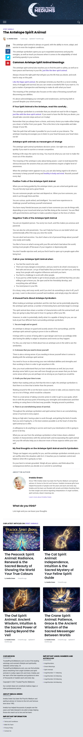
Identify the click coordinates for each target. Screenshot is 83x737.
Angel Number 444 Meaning (53, 682)
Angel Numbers (49, 663)
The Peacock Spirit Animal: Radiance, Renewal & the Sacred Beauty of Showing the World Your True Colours (20, 564)
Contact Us (7, 731)
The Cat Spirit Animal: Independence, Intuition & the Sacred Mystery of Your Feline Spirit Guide (59, 566)
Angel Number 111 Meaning (53, 673)
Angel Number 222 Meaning (53, 676)
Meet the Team (8, 724)
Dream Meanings (49, 666)
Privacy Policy (8, 728)
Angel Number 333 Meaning (53, 679)
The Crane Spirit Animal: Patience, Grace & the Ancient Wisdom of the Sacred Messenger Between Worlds (61, 625)
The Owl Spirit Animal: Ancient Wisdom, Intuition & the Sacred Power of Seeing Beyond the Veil (20, 625)
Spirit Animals (31, 523)
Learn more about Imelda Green (40, 497)
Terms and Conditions (11, 721)
